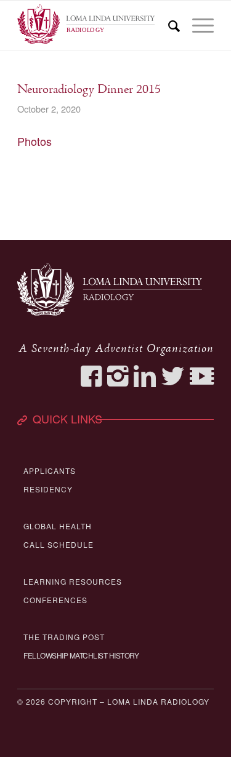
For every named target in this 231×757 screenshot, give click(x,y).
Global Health (57, 526)
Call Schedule (58, 544)
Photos (34, 141)
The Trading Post (64, 636)
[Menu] (197, 25)
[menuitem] (168, 25)
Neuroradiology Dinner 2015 (89, 89)
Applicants (49, 470)
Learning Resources (72, 581)
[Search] (168, 25)
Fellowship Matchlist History (81, 655)
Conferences (55, 600)
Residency (48, 489)
